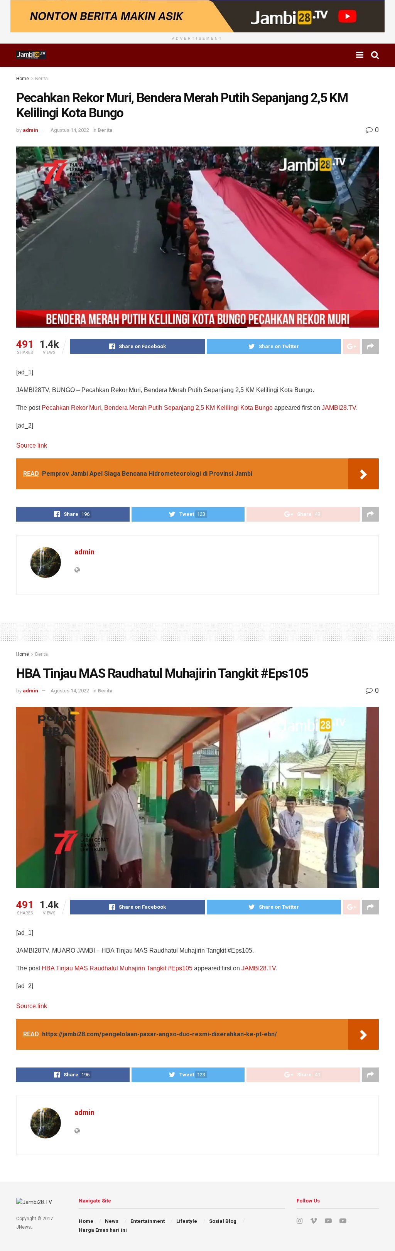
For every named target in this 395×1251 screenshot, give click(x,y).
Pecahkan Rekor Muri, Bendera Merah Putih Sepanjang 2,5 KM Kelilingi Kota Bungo (157, 407)
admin (30, 130)
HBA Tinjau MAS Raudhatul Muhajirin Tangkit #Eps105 (117, 968)
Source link (31, 445)
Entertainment (147, 1221)
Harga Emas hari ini (103, 1230)
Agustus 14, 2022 (70, 130)
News (111, 1221)
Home (22, 78)
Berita (41, 78)
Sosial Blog (222, 1221)
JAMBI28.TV (339, 407)
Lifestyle (186, 1221)
